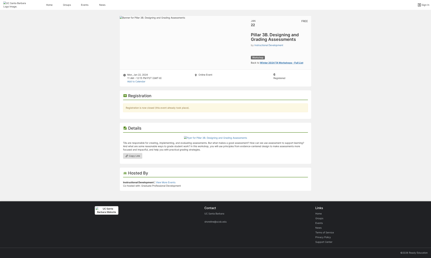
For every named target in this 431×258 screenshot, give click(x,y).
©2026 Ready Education (414, 252)
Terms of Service (324, 232)
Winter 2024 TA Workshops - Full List (281, 62)
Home (318, 213)
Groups (67, 4)
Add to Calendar (136, 81)
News (102, 4)
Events (84, 4)
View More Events (165, 182)
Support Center (323, 241)
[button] (17, 4)
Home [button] (49, 4)
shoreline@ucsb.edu (215, 221)
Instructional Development (268, 45)
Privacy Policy (323, 237)
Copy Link (134, 155)
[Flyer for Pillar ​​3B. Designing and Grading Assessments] (215, 137)
